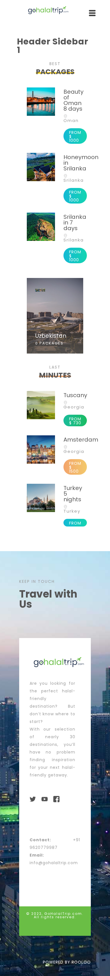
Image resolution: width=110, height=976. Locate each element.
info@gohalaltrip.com (54, 863)
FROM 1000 (75, 136)
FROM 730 (75, 421)
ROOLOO (81, 962)
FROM (75, 523)
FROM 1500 (75, 467)
